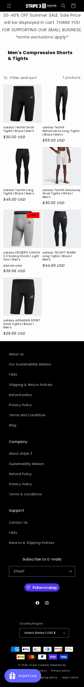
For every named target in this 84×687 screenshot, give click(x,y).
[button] (9, 6)
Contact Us (18, 522)
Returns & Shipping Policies (31, 542)
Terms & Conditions (25, 494)
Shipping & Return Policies (31, 384)
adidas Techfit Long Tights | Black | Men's (18, 191)
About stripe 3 (20, 453)
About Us (16, 354)
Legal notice (70, 677)
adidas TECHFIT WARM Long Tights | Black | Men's (59, 256)
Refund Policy (20, 474)
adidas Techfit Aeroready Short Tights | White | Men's (62, 193)
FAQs (13, 374)
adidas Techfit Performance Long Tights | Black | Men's (61, 131)
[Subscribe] (70, 571)
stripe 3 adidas (39, 665)
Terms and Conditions (27, 415)
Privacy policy (60, 670)
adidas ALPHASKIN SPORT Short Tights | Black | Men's (21, 324)
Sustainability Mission (26, 464)
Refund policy (20, 395)
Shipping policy (47, 677)
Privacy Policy (20, 405)
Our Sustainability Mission (30, 364)
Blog (12, 425)
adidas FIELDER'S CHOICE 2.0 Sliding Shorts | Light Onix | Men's (21, 256)
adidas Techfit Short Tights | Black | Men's (18, 129)
